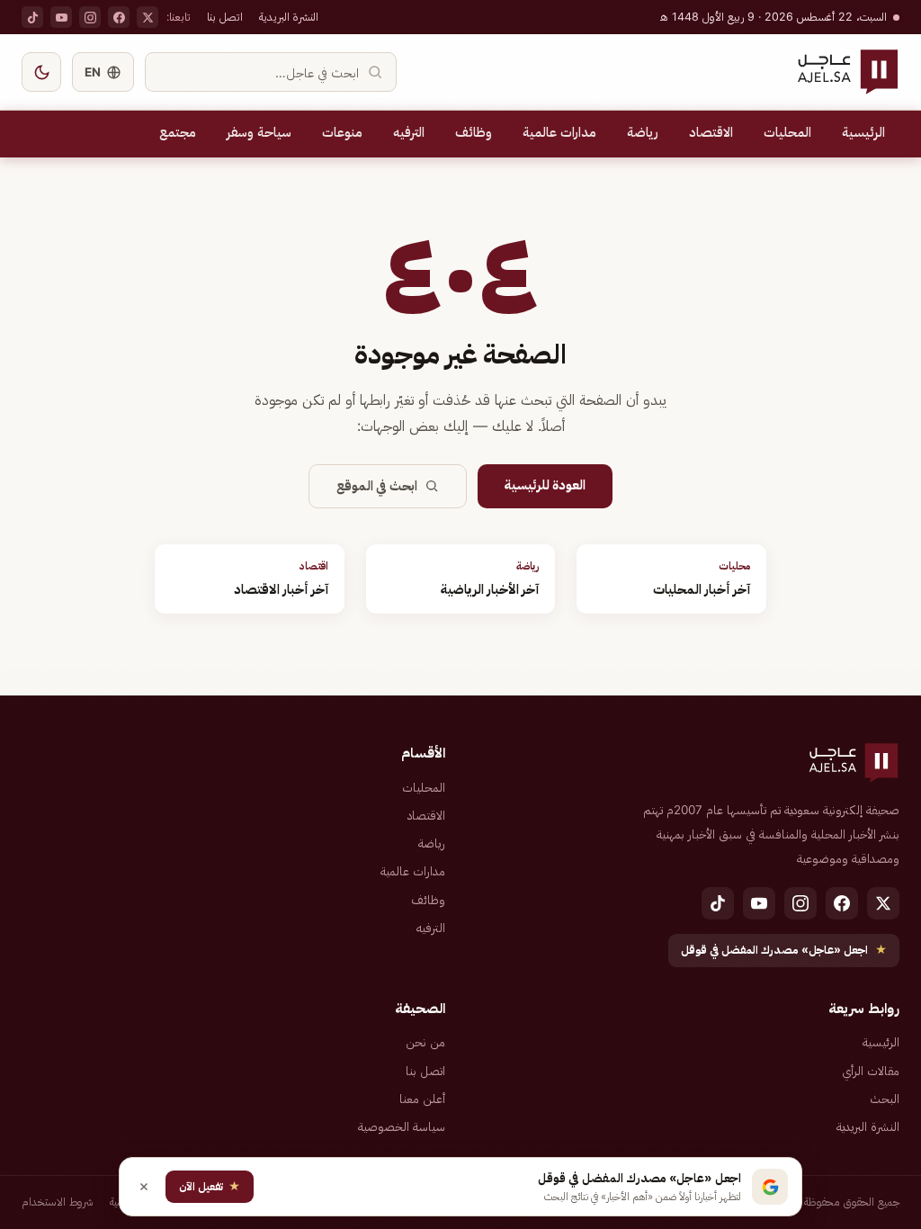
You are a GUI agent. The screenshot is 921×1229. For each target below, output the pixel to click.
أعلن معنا (422, 1098)
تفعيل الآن (209, 1186)
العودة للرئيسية (545, 485)
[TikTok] (32, 17)
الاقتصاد (711, 132)
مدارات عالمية (559, 132)
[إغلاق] (144, 1187)
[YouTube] (61, 17)
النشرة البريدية (288, 16)
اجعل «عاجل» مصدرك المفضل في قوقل (784, 949)
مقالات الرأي (870, 1070)
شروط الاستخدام (58, 1201)
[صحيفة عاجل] (847, 72)
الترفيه (409, 132)
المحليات (787, 132)
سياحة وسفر (259, 132)
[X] (147, 17)
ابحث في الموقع (376, 486)
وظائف (473, 132)
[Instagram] (90, 17)
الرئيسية (863, 132)
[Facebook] (119, 17)
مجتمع (177, 132)
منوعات (342, 132)
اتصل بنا (225, 16)
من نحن (425, 1042)
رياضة (642, 132)
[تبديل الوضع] (41, 72)
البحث (884, 1098)
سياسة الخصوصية (401, 1126)
